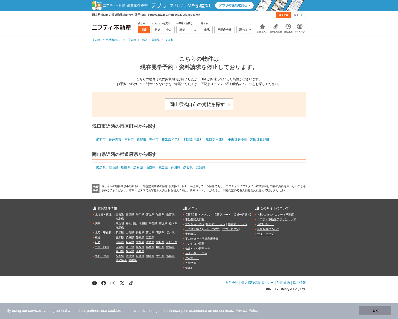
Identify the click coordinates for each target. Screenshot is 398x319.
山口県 (150, 167)
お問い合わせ (265, 224)
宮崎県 (170, 256)
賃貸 (188, 214)
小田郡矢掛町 (237, 139)
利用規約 (283, 282)
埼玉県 (143, 223)
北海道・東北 (103, 214)
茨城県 (163, 223)
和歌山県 (171, 242)
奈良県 (160, 242)
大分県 (160, 256)
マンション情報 (195, 243)
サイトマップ (265, 234)
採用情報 (299, 282)
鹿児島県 (121, 260)
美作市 (154, 139)
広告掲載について (268, 229)
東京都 (120, 223)
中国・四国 (102, 247)
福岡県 (120, 256)
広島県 (101, 167)
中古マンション (237, 224)
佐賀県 (130, 256)
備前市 (101, 139)
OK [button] (375, 311)
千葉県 (153, 223)
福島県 (120, 218)
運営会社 (231, 282)
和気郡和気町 (171, 139)
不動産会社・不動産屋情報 (201, 238)
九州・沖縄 (102, 256)
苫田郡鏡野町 (259, 139)
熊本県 (150, 256)
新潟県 (120, 232)
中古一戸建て (230, 229)
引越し (189, 267)
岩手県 (140, 214)
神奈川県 (131, 223)
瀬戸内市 (114, 139)
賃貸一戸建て (242, 214)
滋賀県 (150, 242)
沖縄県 (133, 260)
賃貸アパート (222, 214)
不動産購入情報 (195, 219)
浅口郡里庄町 (215, 139)
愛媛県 (188, 167)
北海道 (120, 214)
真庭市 (141, 139)
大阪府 (120, 242)
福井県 (170, 232)
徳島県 (163, 167)
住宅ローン (192, 258)
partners (93, 311)
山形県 (170, 214)
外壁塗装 (190, 263)
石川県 (160, 232)
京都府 (140, 242)
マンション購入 (195, 224)
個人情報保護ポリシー (257, 282)
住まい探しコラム (196, 253)
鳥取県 (126, 167)
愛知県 (120, 237)
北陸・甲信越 (103, 232)
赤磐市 (129, 139)
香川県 (175, 167)
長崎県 (140, 256)
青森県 (130, 214)
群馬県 (120, 227)
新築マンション (215, 224)
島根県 (138, 167)
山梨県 (130, 232)
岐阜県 (130, 237)
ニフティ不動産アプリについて (276, 219)
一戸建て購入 (193, 229)
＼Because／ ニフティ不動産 (275, 214)
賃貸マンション (201, 214)
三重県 (150, 237)
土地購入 (190, 234)
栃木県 (173, 223)
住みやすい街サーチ (197, 248)
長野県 (140, 232)
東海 (97, 237)
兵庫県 (130, 242)
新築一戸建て (211, 229)
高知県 (200, 167)
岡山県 (113, 167)
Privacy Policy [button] (247, 311)
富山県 (150, 232)
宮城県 (150, 214)
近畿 (97, 242)
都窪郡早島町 (193, 139)
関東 (97, 223)
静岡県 (140, 237)
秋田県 (160, 214)
